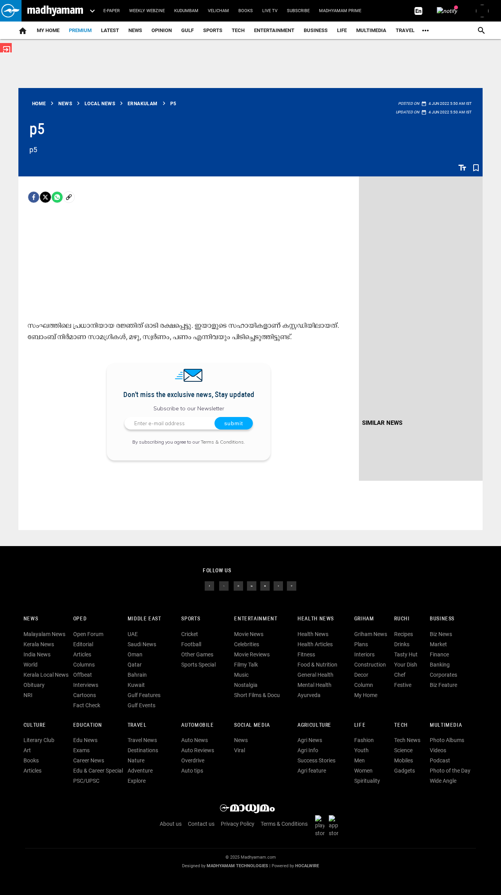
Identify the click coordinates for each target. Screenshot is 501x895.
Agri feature (311, 770)
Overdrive (192, 760)
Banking (440, 664)
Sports (212, 30)
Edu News (85, 740)
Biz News (441, 634)
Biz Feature (443, 685)
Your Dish (405, 664)
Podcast (440, 760)
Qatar (135, 664)
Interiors (364, 654)
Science (403, 750)
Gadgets (404, 770)
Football (191, 644)
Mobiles (403, 760)
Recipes (403, 634)
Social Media (252, 725)
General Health (315, 675)
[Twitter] (45, 197)
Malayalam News (44, 634)
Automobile (197, 725)
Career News (88, 760)
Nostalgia (246, 685)
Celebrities (246, 644)
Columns (84, 664)
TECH (238, 30)
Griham (364, 619)
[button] (11, 11)
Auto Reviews (197, 750)
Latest (110, 30)
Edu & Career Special (98, 770)
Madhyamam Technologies (237, 865)
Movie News (248, 634)
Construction (370, 664)
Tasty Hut (406, 654)
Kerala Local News (45, 675)
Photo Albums (447, 740)
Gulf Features (144, 695)
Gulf (187, 30)
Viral (239, 750)
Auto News (194, 740)
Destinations (143, 750)
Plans (361, 644)
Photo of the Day (450, 770)
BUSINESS (442, 619)
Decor (361, 675)
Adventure (140, 770)
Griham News (370, 634)
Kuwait (136, 685)
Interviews (85, 685)
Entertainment (274, 30)
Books (245, 10)
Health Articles (315, 644)
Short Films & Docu (257, 695)
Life (342, 30)
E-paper (111, 10)
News (135, 30)
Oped (80, 619)
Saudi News (142, 644)
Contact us (201, 824)
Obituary (34, 685)
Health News (315, 619)
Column (363, 685)
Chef (399, 675)
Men (359, 760)
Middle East (144, 619)
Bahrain (137, 675)
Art (27, 750)
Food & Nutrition (317, 664)
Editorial (83, 644)
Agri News (309, 740)
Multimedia (371, 30)
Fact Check (86, 705)
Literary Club (38, 740)
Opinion (161, 30)
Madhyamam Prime (340, 10)
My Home (48, 30)
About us (171, 824)
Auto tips (192, 770)
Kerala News (38, 644)
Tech (400, 725)
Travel (405, 30)
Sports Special (198, 664)
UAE (133, 634)
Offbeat (82, 675)
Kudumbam (186, 10)
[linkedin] (251, 585)
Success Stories (316, 760)
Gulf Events (141, 705)
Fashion (364, 740)
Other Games (197, 654)
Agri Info (307, 750)
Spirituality (367, 781)
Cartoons (84, 695)
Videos (438, 750)
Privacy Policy (237, 824)
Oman (135, 654)
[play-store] (321, 826)
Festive (402, 685)
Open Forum (88, 634)
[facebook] (34, 197)
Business (316, 30)
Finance (439, 654)
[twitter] (224, 585)
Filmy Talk (246, 664)
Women (363, 770)
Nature (136, 760)
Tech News (407, 740)
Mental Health (314, 685)
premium (80, 30)
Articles (82, 654)
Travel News (142, 740)
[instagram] (238, 585)
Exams (81, 750)
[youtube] (265, 585)
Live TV (270, 10)
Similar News (382, 422)
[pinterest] (291, 585)
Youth (361, 750)
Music (241, 675)
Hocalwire (307, 865)
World (30, 664)
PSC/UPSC (86, 781)
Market (438, 644)
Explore (137, 781)
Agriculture (314, 725)
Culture (34, 725)
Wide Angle (443, 781)
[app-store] (335, 826)
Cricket (189, 634)
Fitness (306, 654)
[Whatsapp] (57, 197)
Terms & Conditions (222, 442)
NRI (27, 695)
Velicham (218, 10)
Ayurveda (309, 695)
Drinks (401, 644)
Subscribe (298, 10)
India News (36, 654)
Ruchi (401, 619)
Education (87, 725)
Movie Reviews (252, 654)
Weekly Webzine (147, 10)
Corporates (443, 675)
